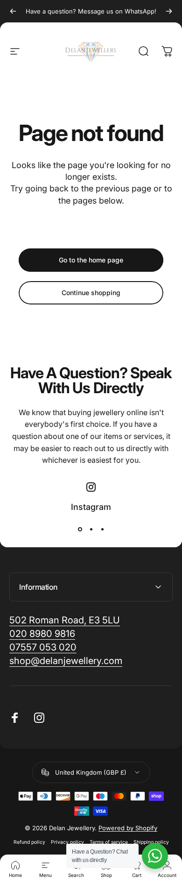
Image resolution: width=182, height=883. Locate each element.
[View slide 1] (79, 529)
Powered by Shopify (127, 828)
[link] (65, 661)
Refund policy (29, 842)
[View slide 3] (102, 529)
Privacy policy (67, 842)
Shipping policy (151, 842)
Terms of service (109, 842)
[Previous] (13, 11)
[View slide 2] (91, 529)
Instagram (91, 507)
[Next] (169, 11)
